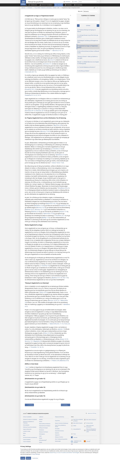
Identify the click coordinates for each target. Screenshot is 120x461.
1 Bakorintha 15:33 (48, 213)
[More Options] (97, 7)
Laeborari (23, 7)
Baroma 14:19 (41, 207)
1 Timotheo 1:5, (34, 347)
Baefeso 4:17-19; (57, 278)
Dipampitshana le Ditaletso (44, 425)
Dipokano (57, 432)
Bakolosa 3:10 (64, 360)
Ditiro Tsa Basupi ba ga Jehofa (61, 439)
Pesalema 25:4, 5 (63, 188)
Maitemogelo (58, 441)
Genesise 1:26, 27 (43, 36)
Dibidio (40, 442)
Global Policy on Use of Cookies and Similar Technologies (64, 452)
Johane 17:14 (64, 211)
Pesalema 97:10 (64, 205)
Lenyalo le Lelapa (26, 431)
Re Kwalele (57, 428)
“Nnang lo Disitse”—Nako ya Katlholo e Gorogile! (87, 57)
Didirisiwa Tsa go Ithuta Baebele (29, 427)
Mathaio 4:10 (36, 211)
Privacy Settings (35, 454)
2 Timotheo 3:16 (57, 149)
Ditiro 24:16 (43, 292)
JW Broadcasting (43, 440)
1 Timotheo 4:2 (45, 266)
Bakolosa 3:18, (50, 203)
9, (36, 95)
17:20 (62, 163)
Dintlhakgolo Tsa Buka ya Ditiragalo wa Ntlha (87, 41)
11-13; (62, 324)
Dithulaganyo (42, 434)
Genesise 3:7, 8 (48, 64)
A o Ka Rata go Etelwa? (83, 71)
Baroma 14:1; (29, 341)
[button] (46, 4)
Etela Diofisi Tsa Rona (59, 430)
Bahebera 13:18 (39, 205)
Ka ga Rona (57, 420)
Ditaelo (40, 438)
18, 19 (41, 347)
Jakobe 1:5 (61, 329)
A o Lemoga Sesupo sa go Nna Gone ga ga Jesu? (87, 36)
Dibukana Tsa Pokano (43, 432)
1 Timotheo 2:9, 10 (60, 215)
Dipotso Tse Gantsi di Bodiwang (61, 423)
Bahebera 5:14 (60, 155)
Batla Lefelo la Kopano (76, 423)
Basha (24, 433)
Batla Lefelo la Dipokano (90, 420)
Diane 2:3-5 (47, 333)
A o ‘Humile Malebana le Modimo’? (86, 67)
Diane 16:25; (56, 163)
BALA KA (80, 11)
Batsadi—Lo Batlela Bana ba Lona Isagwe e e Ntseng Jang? (88, 62)
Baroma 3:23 (58, 125)
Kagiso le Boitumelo (27, 429)
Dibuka (40, 421)
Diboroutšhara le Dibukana (44, 423)
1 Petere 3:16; (55, 360)
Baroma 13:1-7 (39, 209)
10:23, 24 (67, 324)
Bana (24, 435)
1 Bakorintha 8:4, (54, 324)
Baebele (40, 419)
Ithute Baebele (26, 425)
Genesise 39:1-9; (30, 111)
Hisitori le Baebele (27, 441)
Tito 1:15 (65, 278)
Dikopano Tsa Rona (59, 437)
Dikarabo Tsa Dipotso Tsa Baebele (30, 419)
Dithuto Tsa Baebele (27, 416)
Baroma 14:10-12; (53, 300)
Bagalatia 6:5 (37, 341)
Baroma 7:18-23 (46, 131)
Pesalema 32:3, (30, 89)
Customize (35, 458)
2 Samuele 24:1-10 (30, 72)
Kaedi (40, 436)
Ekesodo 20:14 (40, 111)
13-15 (39, 95)
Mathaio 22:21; (30, 209)
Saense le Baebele (26, 439)
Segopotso (57, 435)
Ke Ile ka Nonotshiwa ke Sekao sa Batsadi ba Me (88, 52)
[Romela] (94, 7)
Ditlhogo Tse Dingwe (43, 427)
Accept (23, 458)
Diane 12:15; (64, 339)
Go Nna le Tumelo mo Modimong (30, 437)
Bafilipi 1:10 (45, 217)
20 (56, 203)
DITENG (88, 25)
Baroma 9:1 (51, 60)
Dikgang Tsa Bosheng (59, 416)
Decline (28, 458)
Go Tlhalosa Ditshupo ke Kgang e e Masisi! (86, 30)
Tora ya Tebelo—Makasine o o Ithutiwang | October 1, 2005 (46, 7)
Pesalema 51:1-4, (30, 95)
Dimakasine (29, 7)
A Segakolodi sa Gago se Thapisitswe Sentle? (87, 46)
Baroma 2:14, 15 (58, 50)
